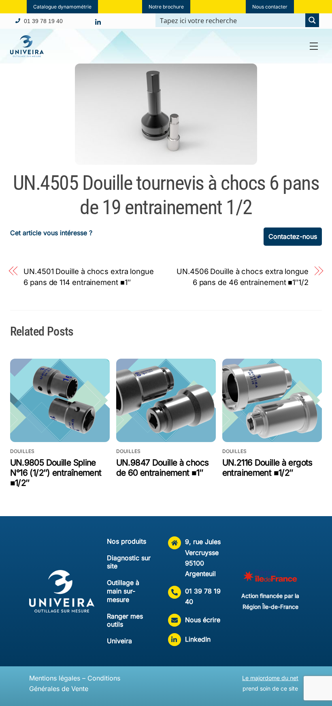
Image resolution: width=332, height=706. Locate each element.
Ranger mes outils (125, 620)
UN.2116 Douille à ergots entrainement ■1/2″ (267, 467)
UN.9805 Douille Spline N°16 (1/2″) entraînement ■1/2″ (56, 472)
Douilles (22, 451)
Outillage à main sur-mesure (123, 591)
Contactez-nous (292, 236)
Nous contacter (269, 7)
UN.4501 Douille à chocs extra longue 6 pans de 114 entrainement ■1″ (88, 276)
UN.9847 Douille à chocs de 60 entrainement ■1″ (162, 467)
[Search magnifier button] (312, 20)
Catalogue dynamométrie (62, 7)
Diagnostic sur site (129, 562)
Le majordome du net (270, 677)
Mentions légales (54, 678)
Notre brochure (166, 7)
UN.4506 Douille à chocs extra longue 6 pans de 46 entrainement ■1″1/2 (243, 276)
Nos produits (126, 541)
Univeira (119, 641)
